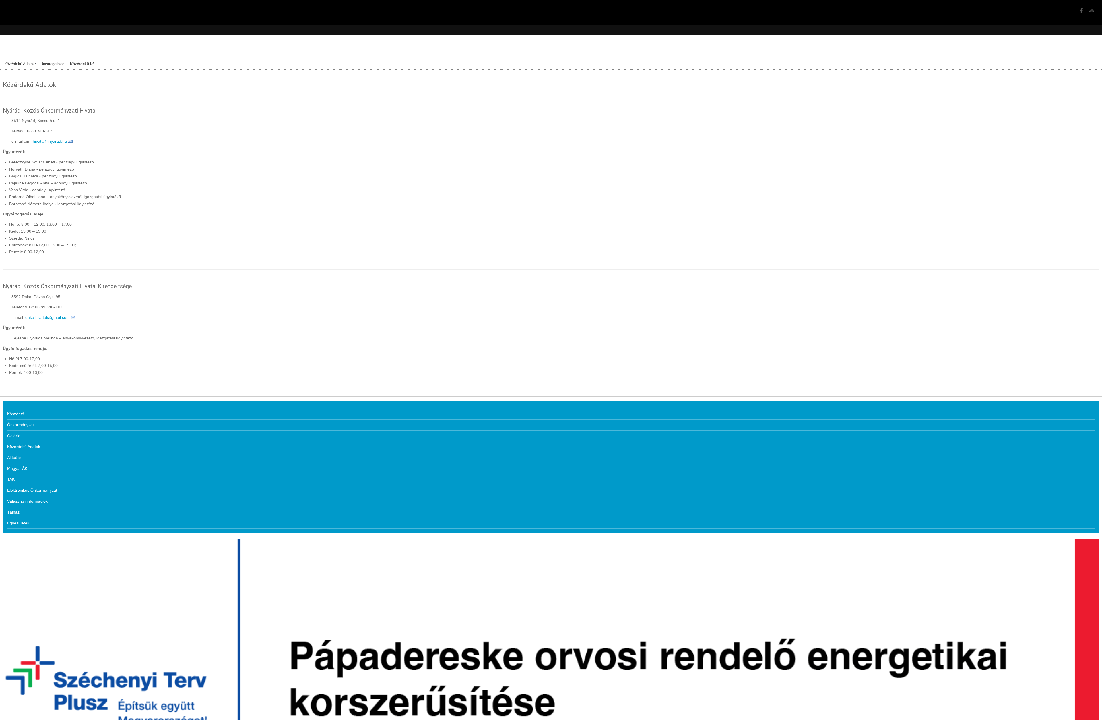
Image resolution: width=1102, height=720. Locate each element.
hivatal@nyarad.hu (50, 141)
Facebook (1081, 10)
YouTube (1091, 10)
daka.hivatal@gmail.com (47, 317)
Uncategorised (52, 64)
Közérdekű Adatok (19, 64)
